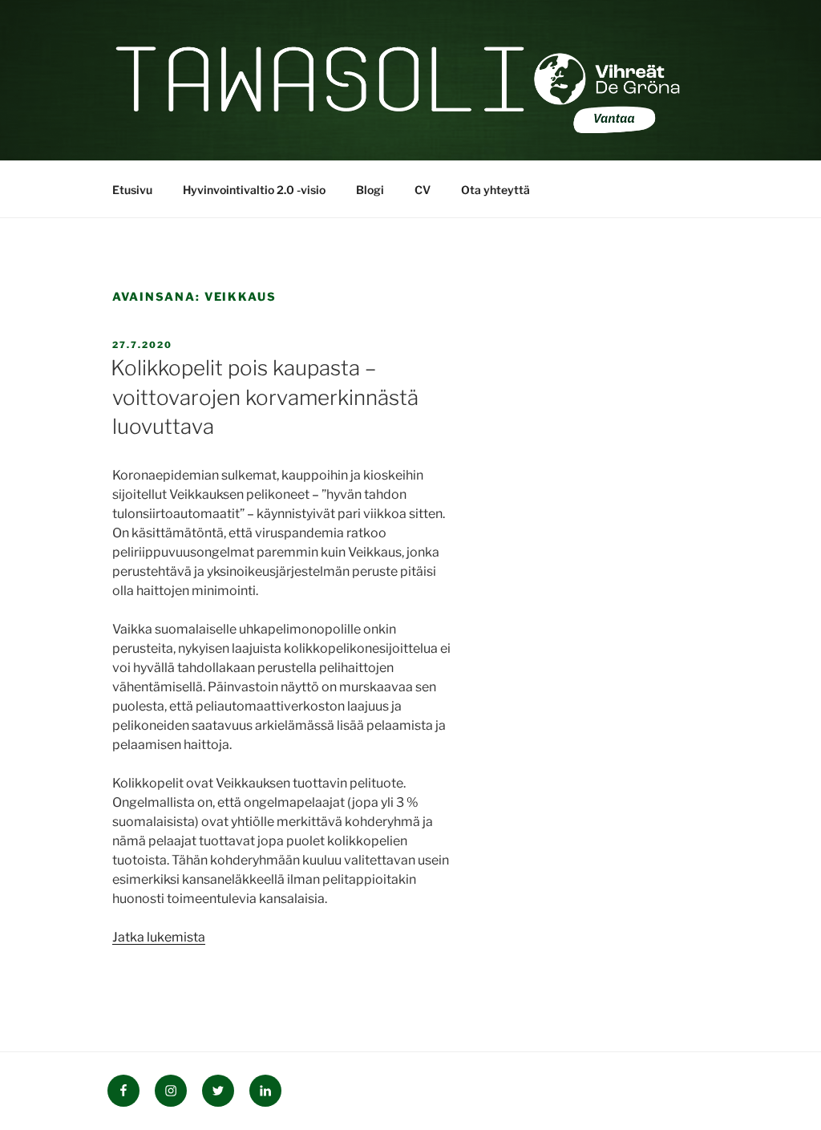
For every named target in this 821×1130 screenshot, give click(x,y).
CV (423, 189)
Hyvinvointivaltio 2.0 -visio (254, 189)
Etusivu (132, 189)
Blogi (370, 189)
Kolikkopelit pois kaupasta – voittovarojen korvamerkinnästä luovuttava (265, 397)
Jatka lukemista (158, 937)
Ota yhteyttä (495, 189)
